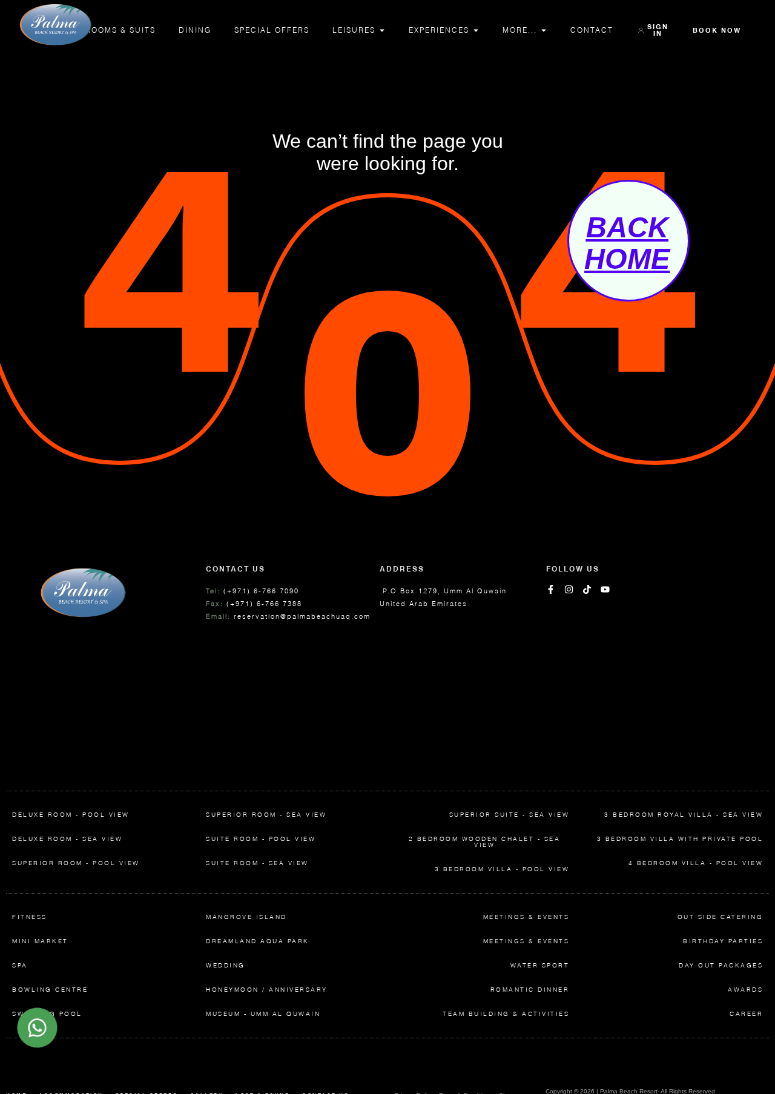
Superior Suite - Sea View (509, 815)
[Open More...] (543, 30)
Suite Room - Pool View (260, 839)
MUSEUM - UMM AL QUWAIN (263, 1014)
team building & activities (506, 1014)
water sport (540, 965)
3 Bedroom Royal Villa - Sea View (683, 815)
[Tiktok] (587, 589)
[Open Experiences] (476, 30)
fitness (29, 917)
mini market (40, 941)
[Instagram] (568, 589)
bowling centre (50, 989)
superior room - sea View (266, 815)
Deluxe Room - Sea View (67, 839)
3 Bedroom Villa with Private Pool (680, 839)
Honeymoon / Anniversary (267, 989)
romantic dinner (530, 989)
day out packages (721, 965)
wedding (225, 965)
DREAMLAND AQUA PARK (257, 941)
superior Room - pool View (76, 863)
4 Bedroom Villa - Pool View (695, 863)
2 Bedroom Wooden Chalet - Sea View (485, 842)
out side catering (720, 917)
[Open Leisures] (382, 30)
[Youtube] (605, 589)
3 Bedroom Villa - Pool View (502, 869)
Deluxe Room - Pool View (71, 815)
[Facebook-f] (550, 589)
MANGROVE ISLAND (246, 917)
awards (745, 989)
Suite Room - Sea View (257, 863)
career (746, 1014)
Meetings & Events (526, 917)
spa (20, 965)
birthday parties (723, 941)
